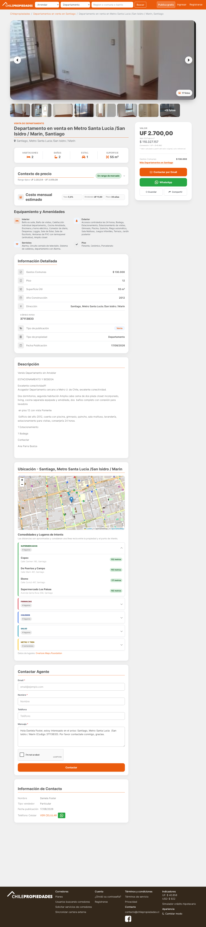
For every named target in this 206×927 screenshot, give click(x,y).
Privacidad (131, 901)
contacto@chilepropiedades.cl (142, 911)
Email (21, 680)
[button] (17, 60)
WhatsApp (166, 182)
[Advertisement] (71, 852)
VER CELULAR (48, 815)
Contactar (71, 767)
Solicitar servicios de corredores (73, 906)
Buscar (140, 4)
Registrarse (196, 4)
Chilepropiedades (20, 13)
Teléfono (22, 709)
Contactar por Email (165, 172)
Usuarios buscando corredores (72, 901)
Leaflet (89, 528)
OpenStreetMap (117, 528)
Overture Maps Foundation (49, 653)
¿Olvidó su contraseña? (108, 896)
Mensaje (23, 724)
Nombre (23, 695)
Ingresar (181, 4)
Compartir (177, 192)
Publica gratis (166, 4)
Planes (59, 896)
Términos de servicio (136, 896)
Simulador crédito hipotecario (179, 903)
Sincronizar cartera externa (70, 911)
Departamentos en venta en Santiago (54, 13)
